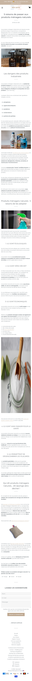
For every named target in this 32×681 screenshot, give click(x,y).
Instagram (16, 666)
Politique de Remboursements (16, 655)
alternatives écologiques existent (20, 520)
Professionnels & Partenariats (16, 647)
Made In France (16, 639)
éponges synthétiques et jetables (11, 504)
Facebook (16, 662)
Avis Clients (16, 637)
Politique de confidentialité (16, 653)
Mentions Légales (16, 644)
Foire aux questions (16, 641)
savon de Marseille (9, 329)
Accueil (16, 633)
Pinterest (16, 664)
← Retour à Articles (16, 623)
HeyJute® (18, 669)
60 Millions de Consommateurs (21, 152)
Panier (16, 635)
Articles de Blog (16, 643)
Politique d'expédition (16, 651)
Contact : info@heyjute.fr (16, 649)
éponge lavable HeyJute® (17, 543)
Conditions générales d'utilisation (16, 659)
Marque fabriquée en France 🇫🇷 (16, 670)
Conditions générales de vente (16, 657)
